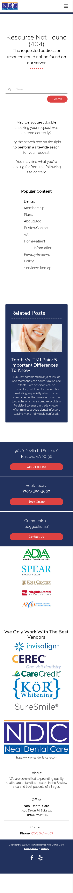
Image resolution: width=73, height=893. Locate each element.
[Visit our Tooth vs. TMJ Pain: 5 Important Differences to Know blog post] (36, 353)
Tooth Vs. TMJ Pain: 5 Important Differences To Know (34, 365)
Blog (37, 221)
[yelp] (40, 857)
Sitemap (44, 268)
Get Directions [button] (36, 466)
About (29, 221)
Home (29, 241)
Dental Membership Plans (34, 208)
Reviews (43, 254)
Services (31, 268)
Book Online (36, 501)
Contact (42, 228)
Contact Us (36, 536)
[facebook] (31, 857)
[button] (67, 5)
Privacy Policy (31, 848)
